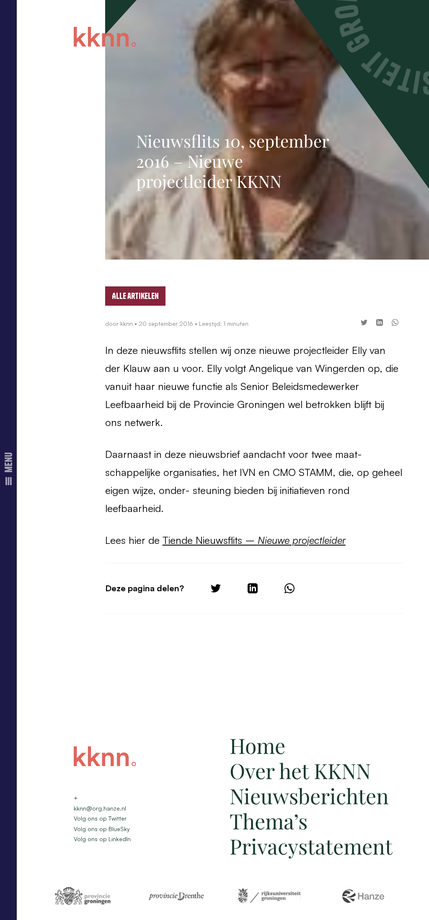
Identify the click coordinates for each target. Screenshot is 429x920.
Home (257, 745)
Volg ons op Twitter (100, 818)
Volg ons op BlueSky (102, 828)
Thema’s (269, 821)
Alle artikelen (135, 296)
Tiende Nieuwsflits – (254, 540)
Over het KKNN (300, 770)
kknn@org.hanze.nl (100, 808)
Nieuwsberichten (309, 796)
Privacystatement (311, 846)
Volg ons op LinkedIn (102, 838)
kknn (127, 323)
